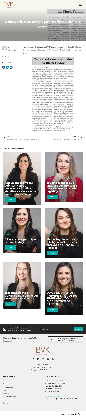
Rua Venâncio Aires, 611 (52, 396)
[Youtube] (48, 359)
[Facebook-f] (33, 359)
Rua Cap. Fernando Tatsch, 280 (54, 381)
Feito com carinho (67, 414)
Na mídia (5, 57)
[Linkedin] (38, 359)
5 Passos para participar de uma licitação (20, 240)
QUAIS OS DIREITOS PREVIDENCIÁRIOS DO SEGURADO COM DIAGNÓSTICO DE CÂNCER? (62, 298)
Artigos (8, 178)
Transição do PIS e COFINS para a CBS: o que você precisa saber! (22, 295)
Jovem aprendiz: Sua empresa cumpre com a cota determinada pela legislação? (62, 187)
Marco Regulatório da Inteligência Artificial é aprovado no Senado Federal (62, 243)
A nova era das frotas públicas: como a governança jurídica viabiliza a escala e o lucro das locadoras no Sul (22, 188)
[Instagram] (43, 359)
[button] (80, 5)
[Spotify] (53, 359)
